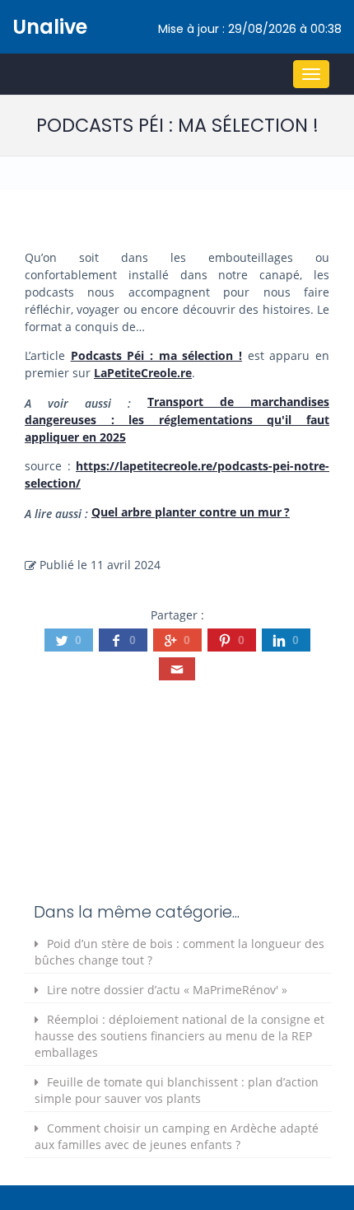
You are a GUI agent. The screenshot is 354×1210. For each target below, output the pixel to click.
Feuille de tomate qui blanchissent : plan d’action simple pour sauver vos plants (177, 1090)
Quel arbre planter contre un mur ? (190, 512)
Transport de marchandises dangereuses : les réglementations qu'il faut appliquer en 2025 (177, 420)
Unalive (49, 26)
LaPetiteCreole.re (143, 373)
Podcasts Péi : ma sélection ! (156, 355)
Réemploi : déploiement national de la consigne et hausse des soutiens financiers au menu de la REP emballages (179, 1035)
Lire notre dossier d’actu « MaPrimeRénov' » (167, 989)
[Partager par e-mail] (177, 668)
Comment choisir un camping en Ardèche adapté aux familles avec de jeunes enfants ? (177, 1136)
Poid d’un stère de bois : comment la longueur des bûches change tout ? (179, 952)
